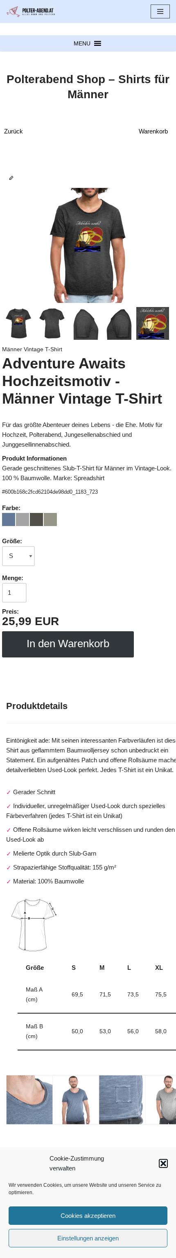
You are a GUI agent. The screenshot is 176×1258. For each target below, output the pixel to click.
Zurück (13, 131)
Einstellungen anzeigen (88, 1238)
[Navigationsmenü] (160, 11)
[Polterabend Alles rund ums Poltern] (30, 11)
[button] (163, 1163)
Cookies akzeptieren (88, 1215)
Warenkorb (153, 131)
